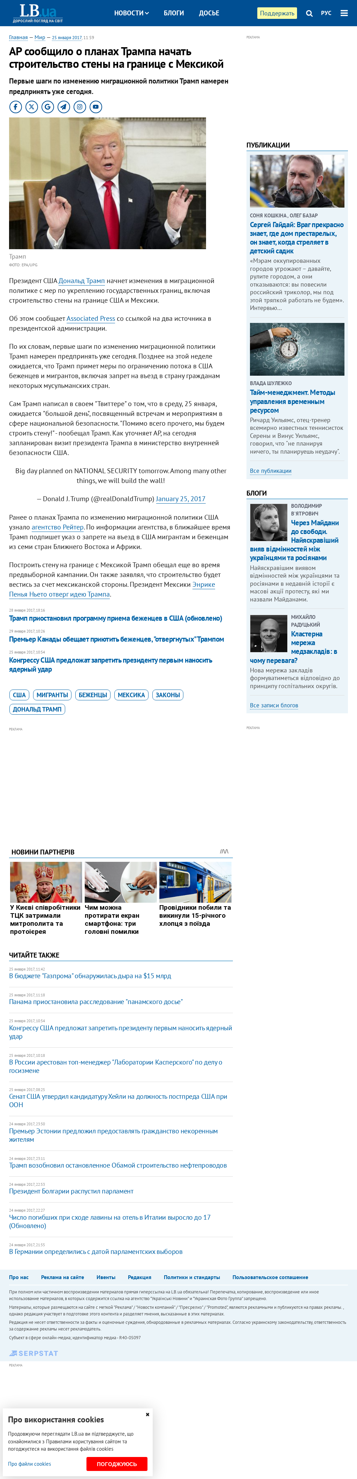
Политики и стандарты (192, 1277)
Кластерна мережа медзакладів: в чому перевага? (293, 647)
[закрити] (147, 1414)
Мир (40, 37)
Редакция (139, 1277)
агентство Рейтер (58, 527)
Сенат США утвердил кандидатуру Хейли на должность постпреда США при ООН (118, 1100)
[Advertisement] (121, 782)
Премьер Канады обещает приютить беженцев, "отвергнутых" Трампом (116, 639)
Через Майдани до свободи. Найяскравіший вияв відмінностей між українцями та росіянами (294, 540)
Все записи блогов (274, 705)
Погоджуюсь (117, 1464)
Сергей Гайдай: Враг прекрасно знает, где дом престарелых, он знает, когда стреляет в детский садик (297, 238)
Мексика (131, 695)
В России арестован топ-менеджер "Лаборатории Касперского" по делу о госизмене (115, 1066)
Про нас (19, 1277)
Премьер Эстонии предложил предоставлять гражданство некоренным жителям (113, 1135)
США (19, 695)
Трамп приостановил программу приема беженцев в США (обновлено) (115, 618)
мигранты (52, 695)
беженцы (93, 695)
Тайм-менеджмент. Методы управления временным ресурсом (292, 401)
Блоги (174, 13)
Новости (129, 13)
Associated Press (91, 318)
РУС (326, 13)
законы (168, 695)
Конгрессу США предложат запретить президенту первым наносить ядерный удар (110, 664)
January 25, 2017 (181, 498)
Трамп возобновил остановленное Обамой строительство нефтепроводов (118, 1165)
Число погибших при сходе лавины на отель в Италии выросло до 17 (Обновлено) (110, 1221)
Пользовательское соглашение (270, 1277)
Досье (209, 13)
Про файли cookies (29, 1463)
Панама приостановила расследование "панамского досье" (96, 1001)
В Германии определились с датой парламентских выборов (96, 1251)
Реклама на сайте (62, 1277)
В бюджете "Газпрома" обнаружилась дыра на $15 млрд (90, 975)
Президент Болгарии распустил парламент (71, 1191)
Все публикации (270, 471)
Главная (18, 37)
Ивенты (106, 1277)
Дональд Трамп (82, 280)
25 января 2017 (67, 38)
